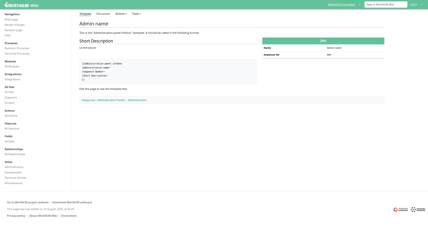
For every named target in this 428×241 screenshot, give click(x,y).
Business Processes (17, 48)
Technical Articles (15, 178)
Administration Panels (111, 100)
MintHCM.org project (341, 4)
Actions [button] (120, 14)
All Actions (11, 115)
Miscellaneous (14, 183)
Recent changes (15, 25)
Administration (14, 167)
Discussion (103, 14)
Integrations (12, 79)
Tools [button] (135, 14)
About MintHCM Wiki (43, 216)
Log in (413, 4)
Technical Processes (17, 53)
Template (85, 14)
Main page (11, 19)
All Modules (12, 66)
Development (13, 172)
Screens (10, 103)
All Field (9, 141)
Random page (13, 30)
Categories (88, 100)
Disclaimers (69, 216)
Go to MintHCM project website (27, 202)
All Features (12, 128)
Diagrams (11, 97)
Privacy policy (16, 216)
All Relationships (15, 154)
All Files (9, 92)
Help (8, 35)
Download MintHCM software (72, 202)
